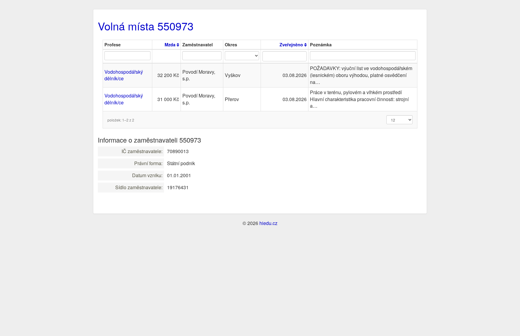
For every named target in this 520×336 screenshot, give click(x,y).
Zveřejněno (292, 45)
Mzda (171, 45)
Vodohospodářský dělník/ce (123, 75)
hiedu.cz (268, 223)
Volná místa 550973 (145, 25)
